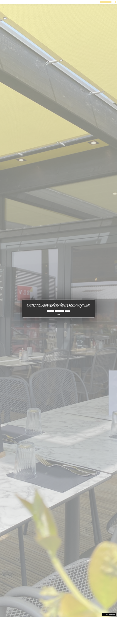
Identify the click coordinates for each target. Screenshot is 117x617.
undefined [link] (58, 314)
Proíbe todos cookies (59, 311)
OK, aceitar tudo (51, 311)
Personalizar (67, 311)
